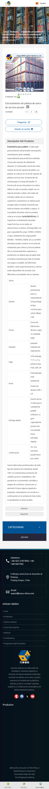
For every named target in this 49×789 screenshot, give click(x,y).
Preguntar (22, 122)
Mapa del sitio (29, 774)
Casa (6, 611)
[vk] (32, 696)
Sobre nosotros (10, 622)
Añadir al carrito (22, 129)
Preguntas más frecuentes (15, 643)
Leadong (30, 777)
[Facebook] (22, 696)
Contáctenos (9, 638)
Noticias (7, 633)
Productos (8, 617)
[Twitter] (27, 696)
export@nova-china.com (22, 593)
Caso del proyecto (11, 627)
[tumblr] (16, 696)
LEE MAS (24, 537)
